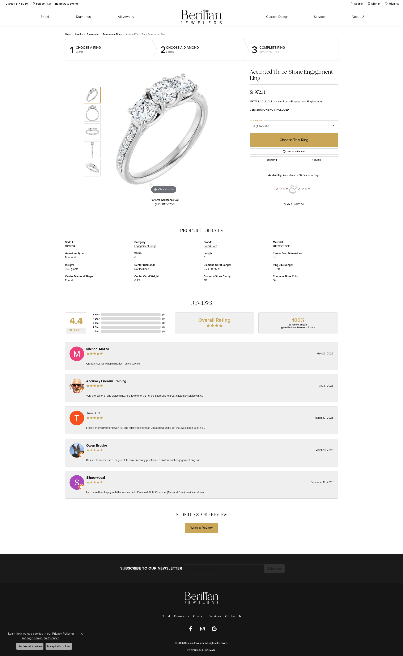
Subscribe (274, 568)
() (163, 314)
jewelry (79, 34)
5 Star (96, 314)
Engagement (93, 34)
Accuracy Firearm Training (106, 381)
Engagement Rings (112, 34)
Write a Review (201, 527)
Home (68, 34)
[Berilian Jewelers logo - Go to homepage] (201, 16)
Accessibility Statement (222, 636)
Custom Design (277, 16)
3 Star (96, 323)
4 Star (96, 319)
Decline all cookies (30, 646)
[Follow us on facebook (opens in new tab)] (190, 629)
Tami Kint (93, 413)
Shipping (272, 160)
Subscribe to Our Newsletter (151, 568)
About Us (358, 16)
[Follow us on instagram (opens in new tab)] (202, 629)
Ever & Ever (210, 246)
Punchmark (208, 650)
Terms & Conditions (197, 636)
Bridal (45, 16)
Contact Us (233, 616)
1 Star (96, 331)
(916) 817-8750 (165, 204)
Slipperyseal (95, 477)
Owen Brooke (96, 445)
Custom (198, 616)
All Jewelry (126, 16)
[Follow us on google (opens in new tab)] (214, 629)
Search (80, 51)
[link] (16, 3)
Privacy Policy (176, 636)
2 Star (96, 327)
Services (320, 16)
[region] (164, 132)
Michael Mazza (97, 348)
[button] (357, 3)
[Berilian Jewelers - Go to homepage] (201, 597)
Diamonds (83, 16)
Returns (316, 160)
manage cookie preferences (40, 638)
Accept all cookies (59, 646)
